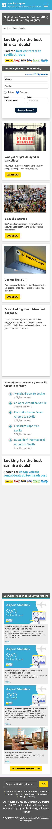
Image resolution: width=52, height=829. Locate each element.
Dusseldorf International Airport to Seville (29, 443)
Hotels (19, 794)
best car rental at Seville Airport (22, 52)
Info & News (30, 794)
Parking (10, 794)
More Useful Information (26, 768)
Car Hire (26, 791)
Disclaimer (43, 794)
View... (8, 642)
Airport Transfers (41, 791)
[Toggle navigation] (46, 5)
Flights (17, 791)
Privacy (22, 797)
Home (8, 791)
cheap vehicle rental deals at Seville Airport (25, 473)
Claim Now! (13, 175)
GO (43, 784)
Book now (12, 236)
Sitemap (31, 797)
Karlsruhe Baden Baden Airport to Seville (28, 416)
